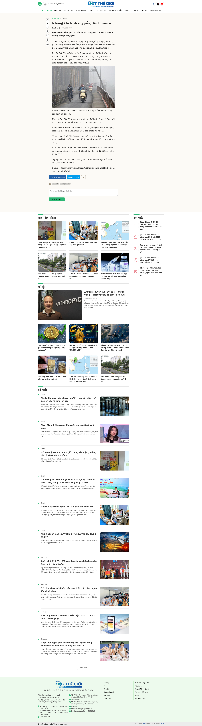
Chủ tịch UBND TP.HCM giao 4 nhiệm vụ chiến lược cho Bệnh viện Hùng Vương (69, 562)
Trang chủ (55, 18)
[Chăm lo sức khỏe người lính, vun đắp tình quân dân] (83, 230)
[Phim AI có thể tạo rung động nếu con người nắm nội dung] (114, 433)
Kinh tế (91, 10)
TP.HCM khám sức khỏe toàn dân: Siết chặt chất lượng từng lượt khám (83, 276)
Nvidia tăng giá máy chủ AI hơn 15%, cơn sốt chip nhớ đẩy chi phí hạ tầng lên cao (68, 399)
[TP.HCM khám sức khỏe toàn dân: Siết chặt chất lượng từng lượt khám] (83, 262)
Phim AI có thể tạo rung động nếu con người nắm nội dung (67, 426)
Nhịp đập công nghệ (61, 10)
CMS (146, 724)
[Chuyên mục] (40, 4)
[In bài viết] (47, 44)
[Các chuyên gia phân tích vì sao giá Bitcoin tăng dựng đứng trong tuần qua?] (52, 333)
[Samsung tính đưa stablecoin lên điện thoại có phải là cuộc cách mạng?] (114, 624)
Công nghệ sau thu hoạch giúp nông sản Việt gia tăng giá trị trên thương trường (52, 244)
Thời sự (49, 10)
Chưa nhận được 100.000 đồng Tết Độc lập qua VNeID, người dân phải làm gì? (151, 271)
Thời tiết (55, 184)
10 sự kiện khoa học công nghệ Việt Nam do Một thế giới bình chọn (149, 260)
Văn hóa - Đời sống (115, 10)
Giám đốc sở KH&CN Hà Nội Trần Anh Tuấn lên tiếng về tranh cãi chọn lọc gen (151, 225)
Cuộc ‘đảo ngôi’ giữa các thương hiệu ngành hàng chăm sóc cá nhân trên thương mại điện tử (66, 644)
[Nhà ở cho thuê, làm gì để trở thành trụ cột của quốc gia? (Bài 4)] (52, 262)
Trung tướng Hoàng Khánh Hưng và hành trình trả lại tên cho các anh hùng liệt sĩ (151, 248)
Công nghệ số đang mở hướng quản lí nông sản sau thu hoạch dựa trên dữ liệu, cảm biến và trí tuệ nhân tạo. (69, 460)
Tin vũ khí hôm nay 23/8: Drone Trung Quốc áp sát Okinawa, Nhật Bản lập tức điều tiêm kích (115, 347)
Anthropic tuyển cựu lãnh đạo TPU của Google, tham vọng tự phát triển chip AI (104, 293)
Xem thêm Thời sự (47, 218)
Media (136, 10)
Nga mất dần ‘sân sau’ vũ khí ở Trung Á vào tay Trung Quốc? (68, 535)
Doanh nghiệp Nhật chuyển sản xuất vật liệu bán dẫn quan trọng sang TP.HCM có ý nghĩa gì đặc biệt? (68, 481)
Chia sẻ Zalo (74, 177)
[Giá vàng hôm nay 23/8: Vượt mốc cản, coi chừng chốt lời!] (52, 365)
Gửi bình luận (56, 199)
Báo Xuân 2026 (155, 10)
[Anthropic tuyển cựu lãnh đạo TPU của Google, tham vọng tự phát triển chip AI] (60, 305)
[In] (83, 177)
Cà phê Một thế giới (142, 689)
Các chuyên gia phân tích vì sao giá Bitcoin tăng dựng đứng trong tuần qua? (51, 347)
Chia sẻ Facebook (58, 177)
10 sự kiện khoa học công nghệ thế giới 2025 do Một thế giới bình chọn (150, 237)
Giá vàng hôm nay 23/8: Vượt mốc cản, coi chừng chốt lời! (52, 378)
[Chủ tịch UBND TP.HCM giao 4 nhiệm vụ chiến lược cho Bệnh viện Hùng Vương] (114, 569)
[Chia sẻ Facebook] (47, 35)
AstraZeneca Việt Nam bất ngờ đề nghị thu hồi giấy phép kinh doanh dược (114, 276)
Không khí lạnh (65, 184)
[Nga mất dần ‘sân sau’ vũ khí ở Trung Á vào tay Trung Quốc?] (114, 542)
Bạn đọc (128, 10)
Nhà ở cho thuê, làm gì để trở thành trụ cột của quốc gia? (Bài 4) (51, 276)
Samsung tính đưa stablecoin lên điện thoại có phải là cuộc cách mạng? (68, 617)
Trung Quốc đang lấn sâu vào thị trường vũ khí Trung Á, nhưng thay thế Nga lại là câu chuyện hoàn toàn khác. (69, 541)
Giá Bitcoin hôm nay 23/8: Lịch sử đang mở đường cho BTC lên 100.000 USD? (83, 347)
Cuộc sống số (101, 10)
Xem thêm (83, 668)
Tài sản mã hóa (80, 10)
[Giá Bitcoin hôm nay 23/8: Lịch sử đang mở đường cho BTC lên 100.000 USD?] (83, 333)
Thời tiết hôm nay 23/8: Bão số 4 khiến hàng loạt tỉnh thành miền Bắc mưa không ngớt (114, 244)
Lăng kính (144, 10)
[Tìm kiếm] (45, 4)
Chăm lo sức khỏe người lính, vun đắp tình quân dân (83, 243)
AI (72, 10)
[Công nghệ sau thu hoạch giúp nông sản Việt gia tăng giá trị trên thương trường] (52, 230)
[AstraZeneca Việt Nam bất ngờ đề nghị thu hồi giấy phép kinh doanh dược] (115, 262)
